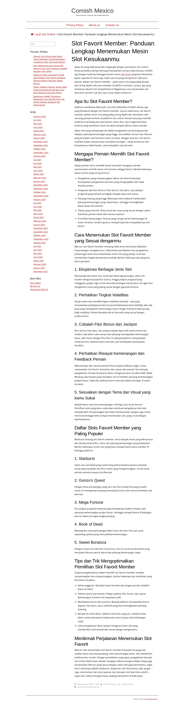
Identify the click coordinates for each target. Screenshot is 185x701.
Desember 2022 (40, 271)
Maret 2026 (38, 131)
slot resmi (126, 74)
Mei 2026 (37, 123)
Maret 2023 (38, 260)
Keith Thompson (110, 684)
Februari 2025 (39, 177)
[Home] (32, 34)
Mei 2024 (37, 210)
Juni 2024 (37, 206)
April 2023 (38, 257)
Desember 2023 (40, 228)
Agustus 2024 (39, 199)
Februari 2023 (39, 264)
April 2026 (38, 127)
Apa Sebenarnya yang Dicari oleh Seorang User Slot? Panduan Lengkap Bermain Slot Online (50, 68)
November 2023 (40, 232)
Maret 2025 (38, 174)
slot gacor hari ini (39, 289)
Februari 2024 (39, 221)
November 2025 (40, 145)
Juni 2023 (37, 250)
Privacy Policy (74, 25)
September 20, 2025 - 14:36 (88, 684)
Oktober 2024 (39, 192)
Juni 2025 (37, 163)
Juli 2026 (37, 120)
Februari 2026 (39, 134)
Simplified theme (152, 699)
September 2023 (40, 239)
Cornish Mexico (92, 10)
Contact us (112, 25)
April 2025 (38, 170)
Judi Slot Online (45, 34)
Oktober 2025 (39, 149)
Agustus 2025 (39, 156)
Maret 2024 (38, 217)
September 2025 (40, 152)
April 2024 (38, 214)
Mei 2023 (37, 253)
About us (94, 25)
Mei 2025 (37, 167)
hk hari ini (35, 286)
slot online (35, 282)
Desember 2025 (40, 141)
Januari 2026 (39, 138)
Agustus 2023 (39, 242)
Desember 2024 (40, 185)
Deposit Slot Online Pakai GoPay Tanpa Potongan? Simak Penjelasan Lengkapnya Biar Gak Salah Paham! (49, 59)
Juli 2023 (37, 246)
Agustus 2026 (39, 116)
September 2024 (40, 195)
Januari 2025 (39, 181)
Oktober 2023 (39, 235)
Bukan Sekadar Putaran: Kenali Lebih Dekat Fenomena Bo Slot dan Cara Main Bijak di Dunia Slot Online (50, 90)
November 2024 (40, 188)
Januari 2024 (39, 224)
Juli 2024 (37, 203)
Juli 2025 (37, 159)
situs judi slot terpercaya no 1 (89, 687)
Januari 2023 (39, 268)
